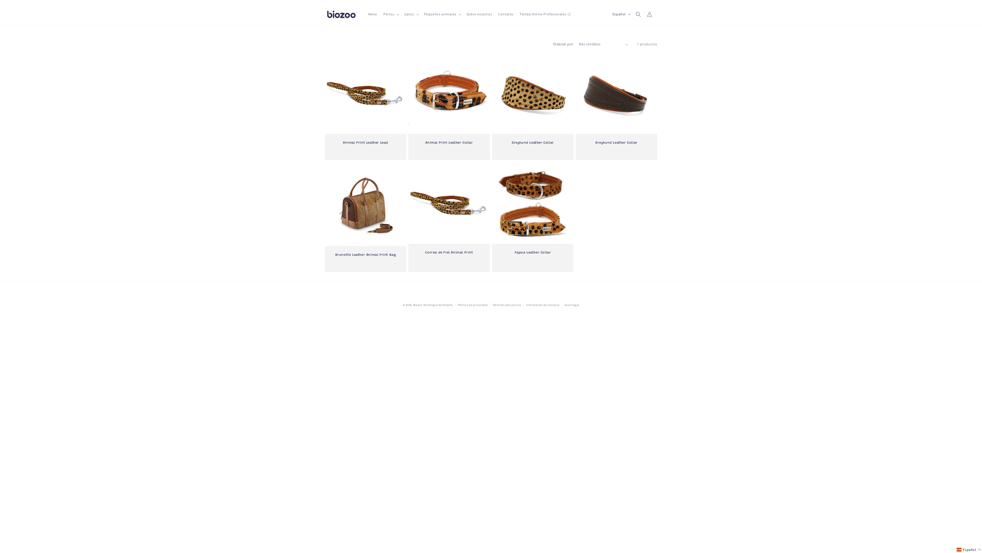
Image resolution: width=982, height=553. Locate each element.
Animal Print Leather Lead (365, 142)
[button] (390, 14)
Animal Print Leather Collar (449, 142)
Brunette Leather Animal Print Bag (365, 255)
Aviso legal (571, 305)
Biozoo (417, 305)
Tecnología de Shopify (438, 305)
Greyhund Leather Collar (533, 142)
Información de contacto (542, 305)
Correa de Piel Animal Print (449, 252)
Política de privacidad (472, 305)
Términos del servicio (507, 305)
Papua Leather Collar (533, 252)
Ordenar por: (563, 44)
